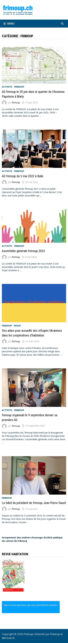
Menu (10, 23)
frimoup (19, 86)
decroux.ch (8, 638)
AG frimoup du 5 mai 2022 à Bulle (22, 176)
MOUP (17, 325)
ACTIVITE (7, 86)
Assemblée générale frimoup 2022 (23, 251)
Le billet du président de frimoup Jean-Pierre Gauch (34, 503)
